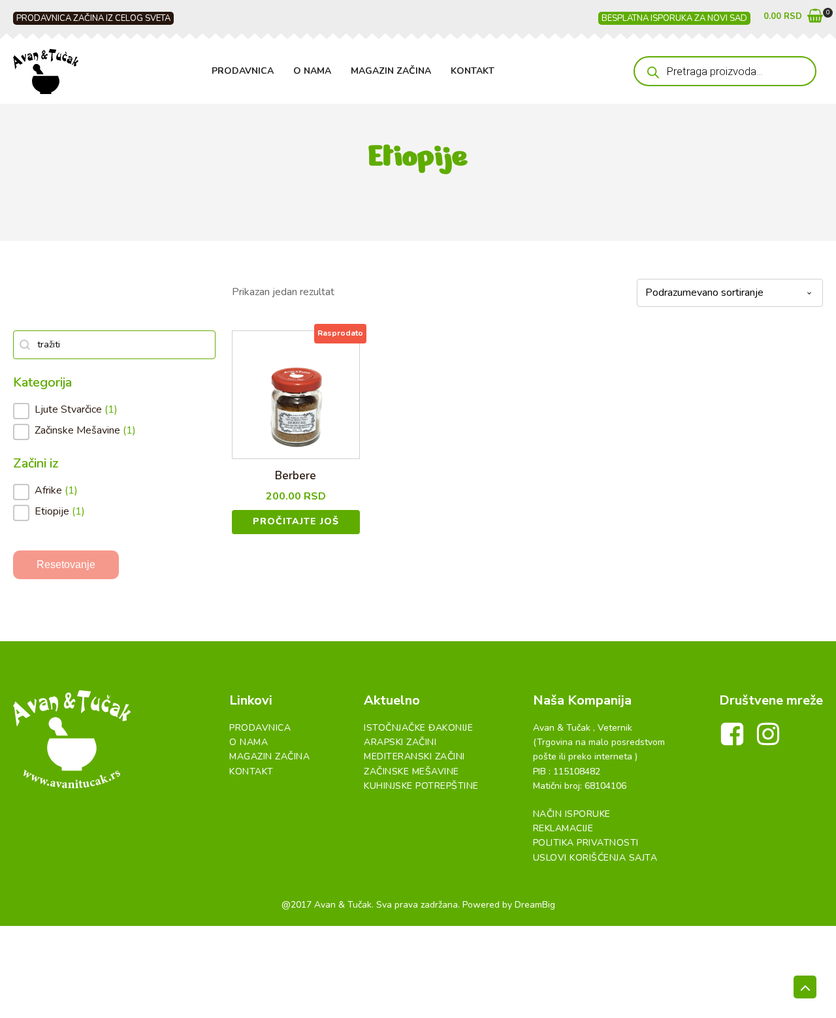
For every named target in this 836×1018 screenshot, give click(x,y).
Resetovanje (66, 564)
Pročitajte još (296, 521)
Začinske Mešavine (411, 771)
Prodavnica (243, 71)
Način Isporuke (572, 814)
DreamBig (535, 905)
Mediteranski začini (414, 756)
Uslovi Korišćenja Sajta (595, 857)
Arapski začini (400, 742)
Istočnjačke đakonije (418, 728)
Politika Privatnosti (586, 842)
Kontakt (472, 71)
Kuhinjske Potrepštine (421, 786)
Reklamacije (563, 828)
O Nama (312, 71)
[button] (793, 18)
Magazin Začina (391, 71)
